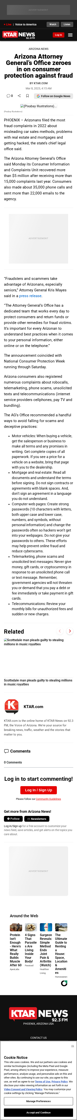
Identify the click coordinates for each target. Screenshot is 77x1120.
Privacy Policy (60, 1081)
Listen (67, 24)
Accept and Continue (38, 1112)
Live (8, 24)
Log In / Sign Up (38, 790)
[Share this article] (19, 96)
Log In (58, 35)
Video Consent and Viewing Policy (23, 1089)
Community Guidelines (48, 798)
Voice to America (26, 24)
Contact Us (38, 1037)
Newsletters (38, 818)
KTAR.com (33, 706)
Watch (53, 24)
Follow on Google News (55, 96)
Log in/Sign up (13, 826)
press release (30, 296)
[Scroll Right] (69, 631)
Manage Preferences (38, 1101)
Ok (72, 1046)
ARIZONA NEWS (38, 49)
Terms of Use (42, 1081)
